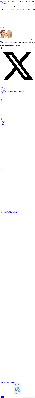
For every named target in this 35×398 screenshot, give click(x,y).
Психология (2, 122)
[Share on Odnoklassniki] (1, 84)
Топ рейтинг (2, 124)
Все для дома (2, 116)
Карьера (2, 118)
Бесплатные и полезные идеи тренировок (4, 86)
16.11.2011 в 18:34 (3, 90)
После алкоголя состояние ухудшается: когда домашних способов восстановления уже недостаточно (10, 211)
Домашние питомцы (3, 117)
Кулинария (2, 119)
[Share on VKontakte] (1, 83)
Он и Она (2, 120)
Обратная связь (2, 396)
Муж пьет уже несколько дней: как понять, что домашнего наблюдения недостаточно (9, 382)
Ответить (2, 92)
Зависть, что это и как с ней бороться (4, 85)
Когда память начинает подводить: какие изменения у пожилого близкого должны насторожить (10, 168)
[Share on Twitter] (18, 82)
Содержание (2, 397)
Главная (2, 2)
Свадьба (2, 123)
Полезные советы (3, 121)
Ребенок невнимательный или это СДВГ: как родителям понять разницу (8, 339)
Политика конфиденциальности (4, 3)
